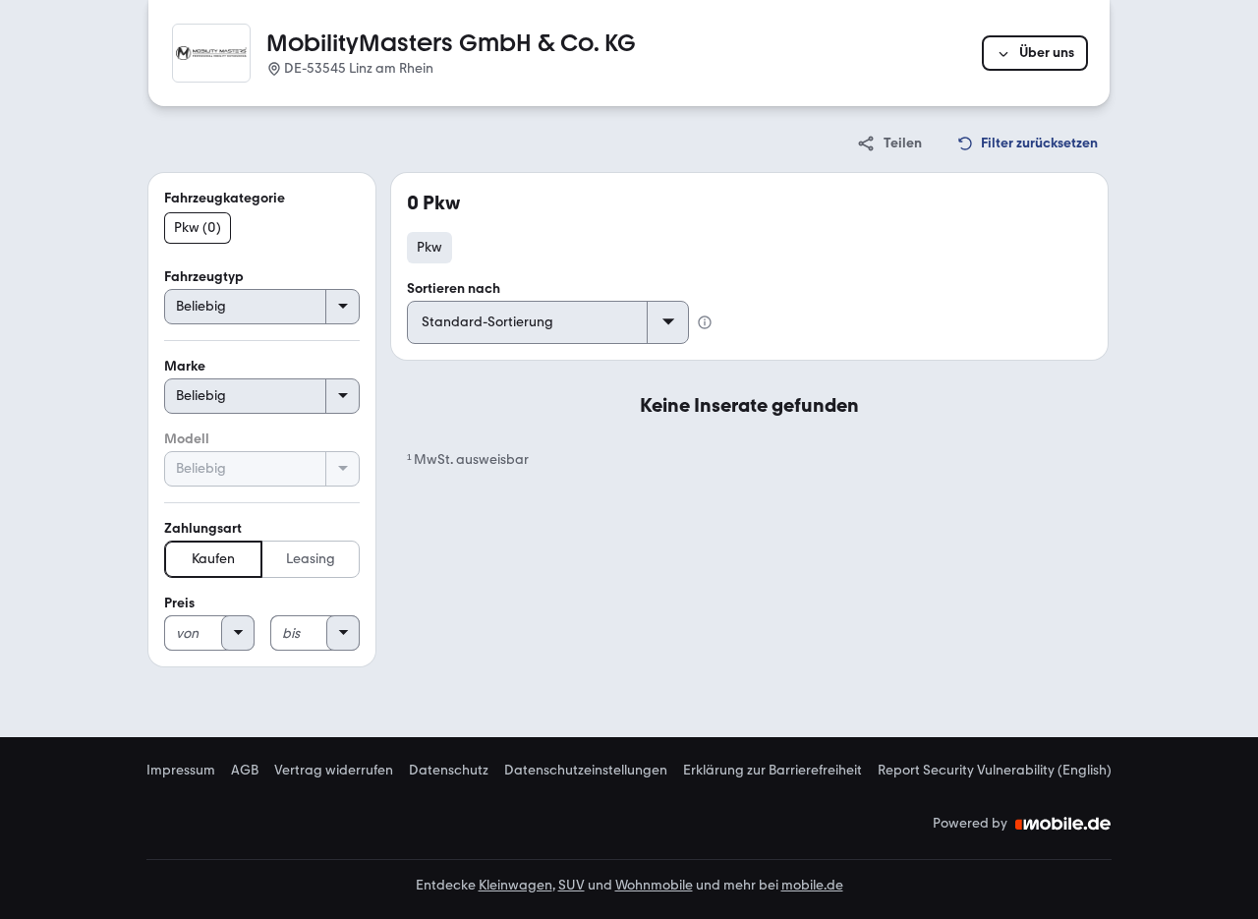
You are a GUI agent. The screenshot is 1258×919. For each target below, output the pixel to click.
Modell (186, 439)
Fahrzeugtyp (204, 276)
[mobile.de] (1063, 823)
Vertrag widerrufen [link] (333, 770)
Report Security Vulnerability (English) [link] (995, 770)
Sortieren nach (453, 288)
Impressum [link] (180, 770)
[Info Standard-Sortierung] (705, 322)
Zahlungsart (203, 528)
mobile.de (812, 885)
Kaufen (213, 558)
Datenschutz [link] (448, 770)
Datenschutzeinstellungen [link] (585, 770)
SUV (571, 885)
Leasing (310, 558)
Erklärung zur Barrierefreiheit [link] (772, 770)
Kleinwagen (515, 885)
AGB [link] (244, 770)
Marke (184, 366)
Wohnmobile (654, 885)
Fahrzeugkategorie (224, 198)
